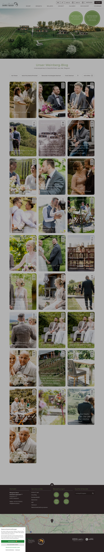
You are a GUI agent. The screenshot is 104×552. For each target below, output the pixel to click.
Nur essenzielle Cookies (12, 544)
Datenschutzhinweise (10, 549)
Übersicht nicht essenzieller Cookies (13, 547)
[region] (12, 535)
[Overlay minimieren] (23, 529)
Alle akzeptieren (11, 541)
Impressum (17, 549)
